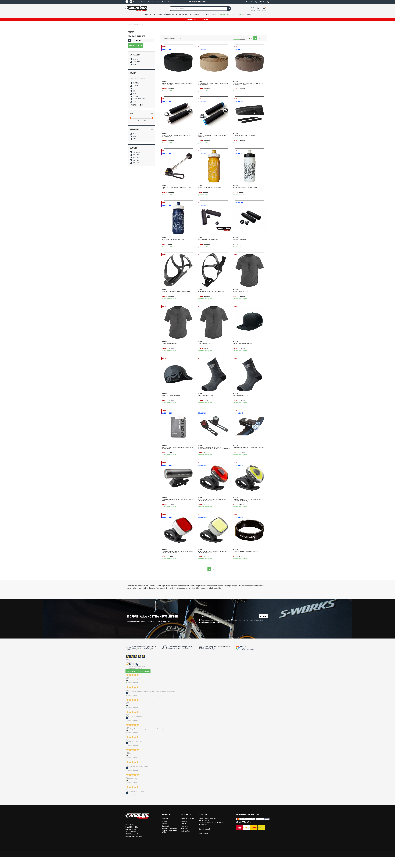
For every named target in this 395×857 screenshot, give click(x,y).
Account (165, 818)
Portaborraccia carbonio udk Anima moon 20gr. (176, 291)
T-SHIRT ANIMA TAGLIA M (205, 343)
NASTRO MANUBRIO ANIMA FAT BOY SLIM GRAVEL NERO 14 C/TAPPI (177, 84)
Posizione (172, 38)
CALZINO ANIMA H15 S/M (205, 395)
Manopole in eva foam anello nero (208, 239)
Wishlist (164, 821)
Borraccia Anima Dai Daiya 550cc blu (173, 239)
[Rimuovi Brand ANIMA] (129, 40)
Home (129, 24)
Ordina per (166, 38)
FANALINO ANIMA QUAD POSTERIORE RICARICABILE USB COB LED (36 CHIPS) (177, 552)
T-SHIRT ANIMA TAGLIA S (169, 343)
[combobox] (200, 8)
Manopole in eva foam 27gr (241, 239)
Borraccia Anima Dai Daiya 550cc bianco (245, 187)
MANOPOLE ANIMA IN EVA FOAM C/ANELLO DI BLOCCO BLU (212, 136)
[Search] (229, 8)
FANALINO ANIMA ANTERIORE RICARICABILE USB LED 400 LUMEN (178, 499)
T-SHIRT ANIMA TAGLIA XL (241, 291)
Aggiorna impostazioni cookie (169, 831)
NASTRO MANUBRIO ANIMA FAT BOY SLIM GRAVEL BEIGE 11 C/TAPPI (213, 84)
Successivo (144, 671)
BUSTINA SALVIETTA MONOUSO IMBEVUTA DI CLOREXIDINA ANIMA (178, 447)
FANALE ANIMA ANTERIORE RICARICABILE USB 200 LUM (248, 447)
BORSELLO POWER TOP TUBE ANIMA (244, 135)
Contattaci (143, 2)
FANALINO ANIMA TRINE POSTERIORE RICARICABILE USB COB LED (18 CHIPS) (213, 499)
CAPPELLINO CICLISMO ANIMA (171, 395)
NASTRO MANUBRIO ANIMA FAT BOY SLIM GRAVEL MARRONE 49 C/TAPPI (248, 84)
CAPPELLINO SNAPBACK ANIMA (242, 343)
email (208, 829)
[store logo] (136, 8)
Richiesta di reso (167, 2)
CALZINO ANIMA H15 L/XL (241, 395)
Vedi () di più (137, 105)
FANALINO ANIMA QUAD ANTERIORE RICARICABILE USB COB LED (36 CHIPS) (213, 552)
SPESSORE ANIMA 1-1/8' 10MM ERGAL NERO (246, 551)
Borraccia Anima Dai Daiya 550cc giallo (209, 187)
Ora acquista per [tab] (136, 36)
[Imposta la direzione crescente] (180, 38)
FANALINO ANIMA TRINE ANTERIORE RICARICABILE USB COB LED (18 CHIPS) (248, 499)
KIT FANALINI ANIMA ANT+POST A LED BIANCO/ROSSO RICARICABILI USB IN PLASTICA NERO (214, 447)
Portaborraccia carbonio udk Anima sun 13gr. (211, 291)
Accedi (164, 823)
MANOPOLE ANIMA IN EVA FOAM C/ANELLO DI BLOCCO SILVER (176, 136)
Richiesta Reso (185, 831)
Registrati (165, 826)
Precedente (132, 671)
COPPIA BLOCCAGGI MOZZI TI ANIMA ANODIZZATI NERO (177, 188)
